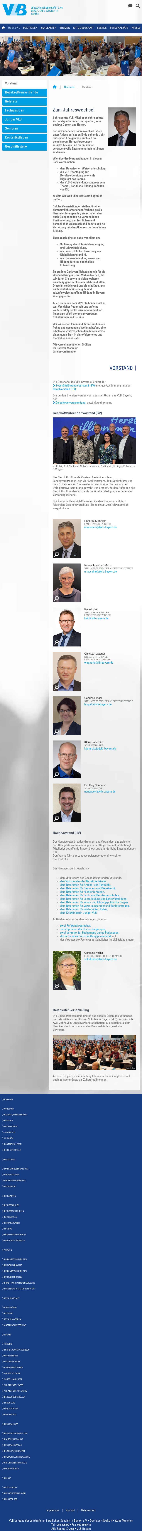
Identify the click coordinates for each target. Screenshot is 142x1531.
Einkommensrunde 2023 (15, 1271)
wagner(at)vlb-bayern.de (98, 662)
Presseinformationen (15, 1494)
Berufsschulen (11, 1205)
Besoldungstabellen (14, 1397)
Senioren (11, 128)
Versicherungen (12, 1362)
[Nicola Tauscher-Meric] (67, 583)
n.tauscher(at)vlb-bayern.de (100, 571)
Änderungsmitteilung (15, 1325)
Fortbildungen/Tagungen (16, 1350)
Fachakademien (12, 1223)
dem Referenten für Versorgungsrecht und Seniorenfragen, (95, 906)
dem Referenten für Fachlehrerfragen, (82, 892)
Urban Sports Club (13, 1368)
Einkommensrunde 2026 (15, 1260)
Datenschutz (88, 1510)
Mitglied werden (12, 1320)
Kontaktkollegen (16, 137)
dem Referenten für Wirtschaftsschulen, (83, 909)
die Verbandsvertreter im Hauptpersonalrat (85, 936)
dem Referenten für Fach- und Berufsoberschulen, (90, 895)
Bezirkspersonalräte (14, 1451)
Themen (65, 28)
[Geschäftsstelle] (129, 6)
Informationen (11, 1469)
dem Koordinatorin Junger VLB (78, 913)
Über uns (14, 28)
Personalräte (119, 28)
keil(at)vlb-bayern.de (96, 618)
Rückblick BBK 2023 (13, 1277)
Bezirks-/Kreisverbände (21, 92)
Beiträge (8, 1314)
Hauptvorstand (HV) (64, 389)
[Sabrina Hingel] (67, 715)
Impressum (53, 1510)
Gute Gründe (10, 1308)
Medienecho (10, 1187)
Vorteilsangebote (13, 1379)
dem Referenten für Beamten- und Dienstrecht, (88, 888)
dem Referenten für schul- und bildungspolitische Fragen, (94, 902)
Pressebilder (10, 1499)
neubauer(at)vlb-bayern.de (100, 791)
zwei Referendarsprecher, (75, 925)
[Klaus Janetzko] (67, 759)
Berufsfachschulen (14, 1211)
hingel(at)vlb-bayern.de (98, 704)
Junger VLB (13, 119)
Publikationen (11, 1409)
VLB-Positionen (11, 1175)
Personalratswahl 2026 (15, 1434)
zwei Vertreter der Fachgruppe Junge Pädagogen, (89, 932)
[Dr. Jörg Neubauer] (67, 803)
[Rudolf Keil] (67, 627)
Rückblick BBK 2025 (13, 1265)
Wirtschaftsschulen (14, 1241)
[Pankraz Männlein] (67, 538)
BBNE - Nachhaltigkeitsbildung (19, 1283)
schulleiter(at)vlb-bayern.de (100, 959)
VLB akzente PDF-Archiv (15, 1391)
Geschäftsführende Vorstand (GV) (75, 385)
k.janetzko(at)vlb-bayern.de (100, 748)
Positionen (30, 28)
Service (102, 28)
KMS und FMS (10, 1415)
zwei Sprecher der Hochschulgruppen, (83, 929)
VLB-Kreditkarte (12, 1374)
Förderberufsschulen (15, 1235)
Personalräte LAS (13, 1445)
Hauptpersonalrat (13, 1439)
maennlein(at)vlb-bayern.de (100, 527)
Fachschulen (10, 1217)
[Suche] (136, 6)
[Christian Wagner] (67, 671)
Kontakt (70, 1510)
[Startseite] (55, 87)
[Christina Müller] (67, 970)
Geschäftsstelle (16, 146)
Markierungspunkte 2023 (16, 1169)
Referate (11, 101)
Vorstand (11, 83)
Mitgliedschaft (83, 28)
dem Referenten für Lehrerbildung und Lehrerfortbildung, (93, 899)
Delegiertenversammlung (70, 402)
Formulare (9, 1403)
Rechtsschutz (11, 1356)
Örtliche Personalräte (15, 1463)
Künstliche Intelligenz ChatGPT (19, 1289)
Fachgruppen (14, 110)
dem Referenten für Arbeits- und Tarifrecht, (85, 885)
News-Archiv (10, 1488)
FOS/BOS (8, 1229)
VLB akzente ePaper (13, 1385)
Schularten (48, 28)
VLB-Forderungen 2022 (15, 1181)
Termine (8, 1344)
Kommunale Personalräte (17, 1457)
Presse (135, 28)
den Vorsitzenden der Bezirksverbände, (83, 881)
